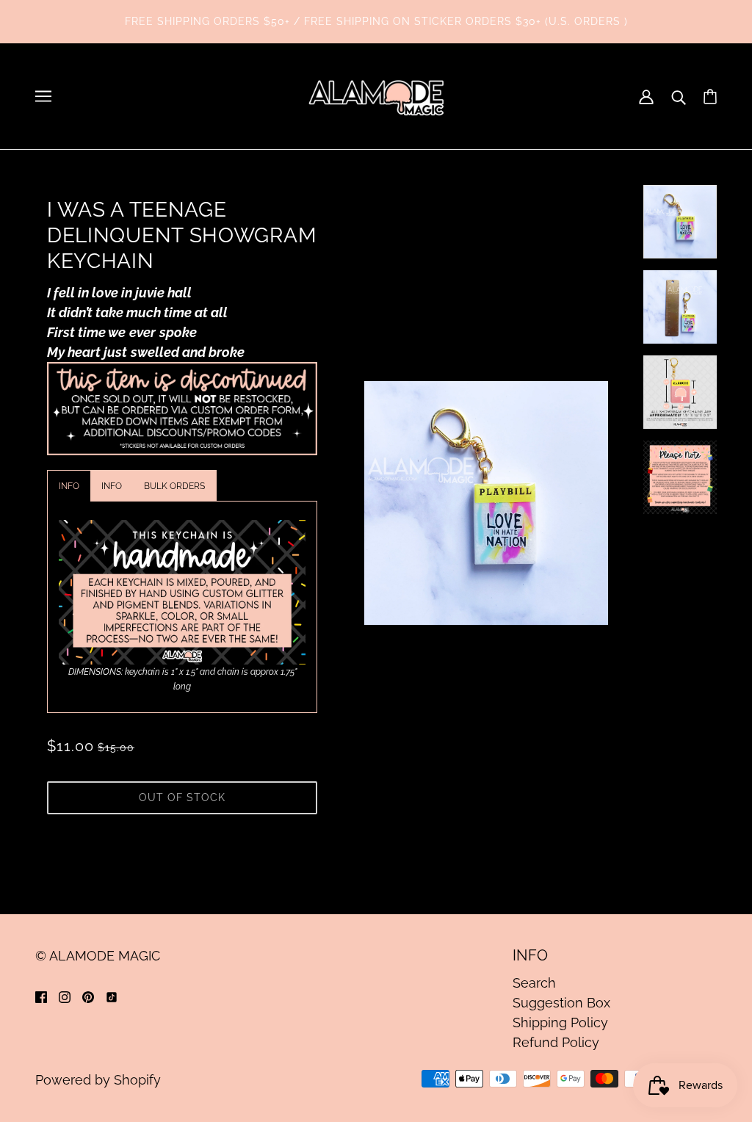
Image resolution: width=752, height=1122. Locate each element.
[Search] (678, 96)
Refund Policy (556, 1042)
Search (534, 983)
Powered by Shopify (98, 1079)
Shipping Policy (560, 1022)
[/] (376, 95)
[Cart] (710, 96)
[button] (68, 486)
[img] (41, 996)
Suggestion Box (561, 1002)
